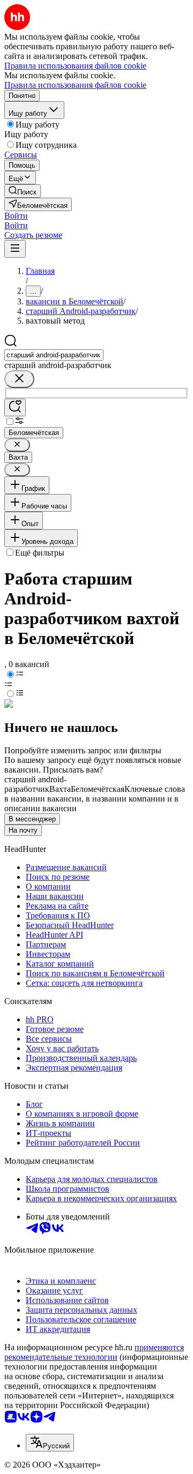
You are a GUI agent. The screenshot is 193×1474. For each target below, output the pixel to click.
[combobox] (53, 355)
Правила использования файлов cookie (75, 84)
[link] (22, 191)
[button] (16, 215)
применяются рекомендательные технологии (94, 1352)
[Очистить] (19, 379)
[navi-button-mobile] (15, 249)
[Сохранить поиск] (15, 407)
